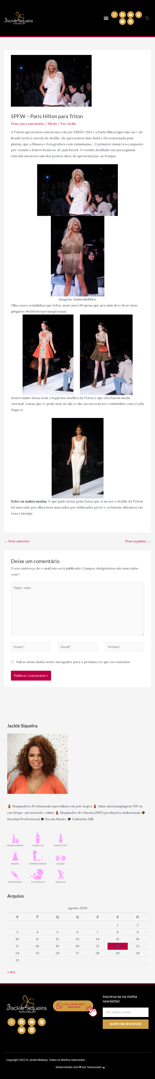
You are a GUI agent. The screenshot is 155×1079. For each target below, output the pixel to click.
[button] (106, 18)
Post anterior (16, 541)
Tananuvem (94, 1067)
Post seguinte (138, 541)
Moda (52, 124)
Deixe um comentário (27, 124)
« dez (11, 972)
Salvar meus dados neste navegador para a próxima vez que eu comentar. (73, 662)
